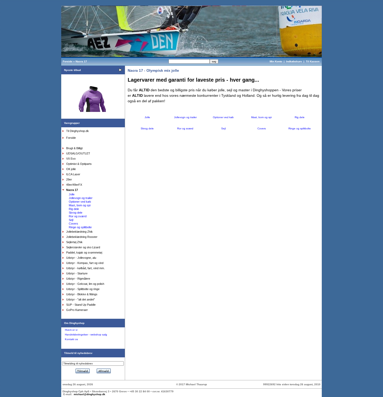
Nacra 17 (81, 61)
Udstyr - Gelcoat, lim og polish (85, 283)
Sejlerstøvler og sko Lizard (83, 247)
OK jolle (71, 169)
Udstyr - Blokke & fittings (81, 294)
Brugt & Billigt (74, 148)
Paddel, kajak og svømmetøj (84, 252)
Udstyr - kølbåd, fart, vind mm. (85, 268)
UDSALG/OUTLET (78, 153)
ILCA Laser (73, 174)
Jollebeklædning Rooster (81, 236)
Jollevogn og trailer (80, 198)
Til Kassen (313, 61)
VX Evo (71, 158)
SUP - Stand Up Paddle (81, 304)
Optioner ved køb (80, 201)
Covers (73, 223)
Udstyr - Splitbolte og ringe (83, 289)
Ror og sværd (78, 216)
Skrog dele (75, 212)
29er (69, 179)
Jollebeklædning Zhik (79, 231)
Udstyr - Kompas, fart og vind (84, 262)
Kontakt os (71, 339)
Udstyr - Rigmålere (78, 278)
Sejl (71, 219)
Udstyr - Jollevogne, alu (81, 257)
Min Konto (276, 61)
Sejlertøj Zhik (74, 242)
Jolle (72, 194)
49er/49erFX (74, 184)
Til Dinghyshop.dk (77, 131)
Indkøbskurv (294, 61)
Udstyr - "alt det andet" (80, 299)
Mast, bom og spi (79, 205)
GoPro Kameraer (77, 309)
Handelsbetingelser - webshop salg (86, 334)
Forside (67, 61)
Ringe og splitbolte (80, 227)
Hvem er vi (71, 329)
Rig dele (74, 208)
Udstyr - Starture (77, 273)
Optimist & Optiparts (79, 163)
